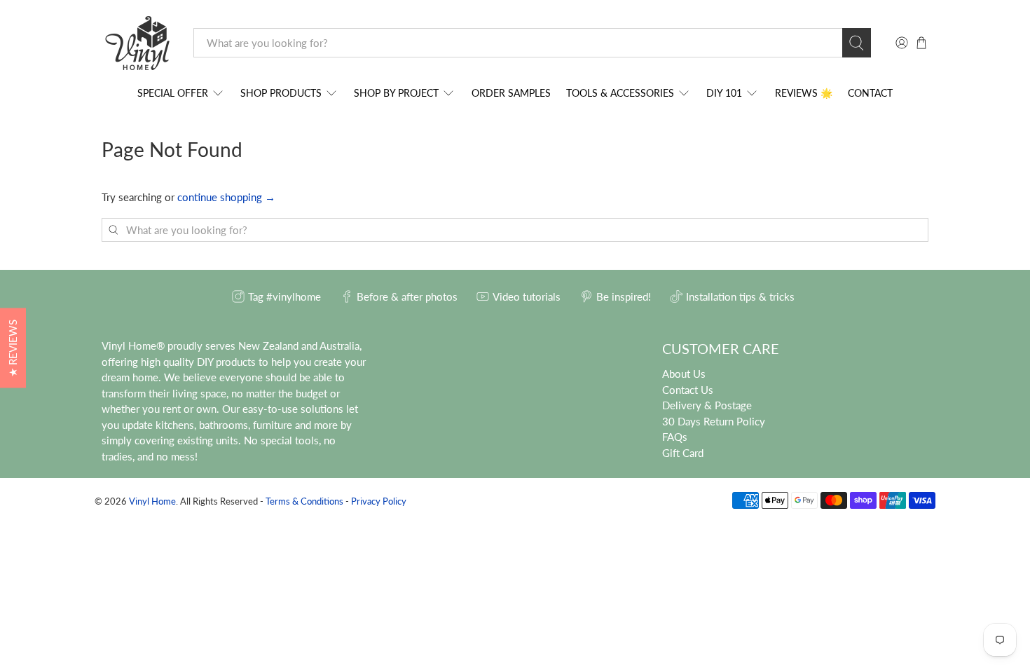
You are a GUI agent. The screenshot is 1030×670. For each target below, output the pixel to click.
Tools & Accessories (620, 93)
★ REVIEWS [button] (12, 348)
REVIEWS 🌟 (803, 93)
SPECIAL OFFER (172, 93)
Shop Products (281, 93)
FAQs (674, 436)
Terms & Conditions (304, 501)
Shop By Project (396, 93)
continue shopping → (226, 197)
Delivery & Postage (707, 405)
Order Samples (511, 93)
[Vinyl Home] (137, 43)
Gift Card (682, 452)
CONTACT (870, 93)
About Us (684, 373)
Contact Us (687, 389)
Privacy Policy (378, 501)
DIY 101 (724, 93)
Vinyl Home (152, 501)
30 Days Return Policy (713, 421)
